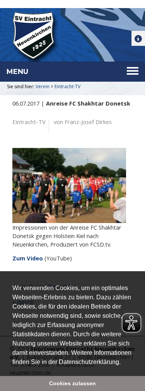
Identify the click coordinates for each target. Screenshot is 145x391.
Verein (42, 86)
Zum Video (27, 258)
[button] (123, 362)
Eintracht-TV (67, 86)
